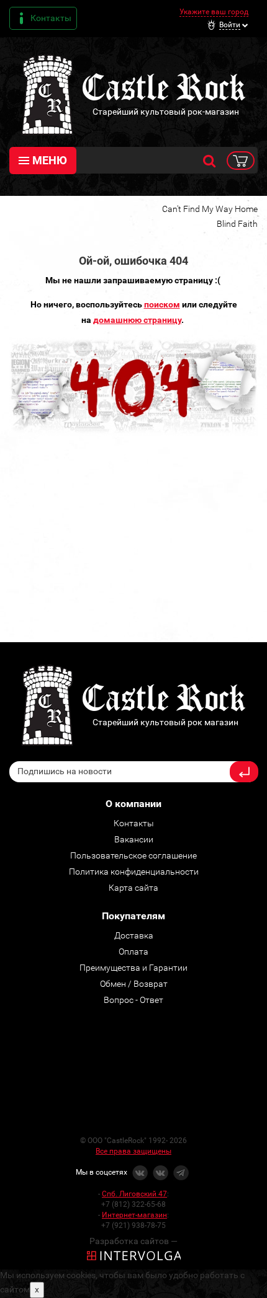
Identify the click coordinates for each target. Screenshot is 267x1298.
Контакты (50, 18)
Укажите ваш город (213, 11)
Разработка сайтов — (133, 1241)
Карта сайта (133, 888)
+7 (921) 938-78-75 (133, 1225)
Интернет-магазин (134, 1215)
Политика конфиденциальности (134, 871)
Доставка (133, 935)
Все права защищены (133, 1151)
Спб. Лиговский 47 (134, 1194)
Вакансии (133, 839)
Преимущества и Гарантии (133, 968)
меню (49, 160)
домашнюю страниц (135, 320)
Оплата (133, 951)
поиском (162, 304)
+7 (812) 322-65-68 (133, 1204)
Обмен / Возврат (134, 984)
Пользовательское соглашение (133, 855)
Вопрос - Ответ (133, 1000)
